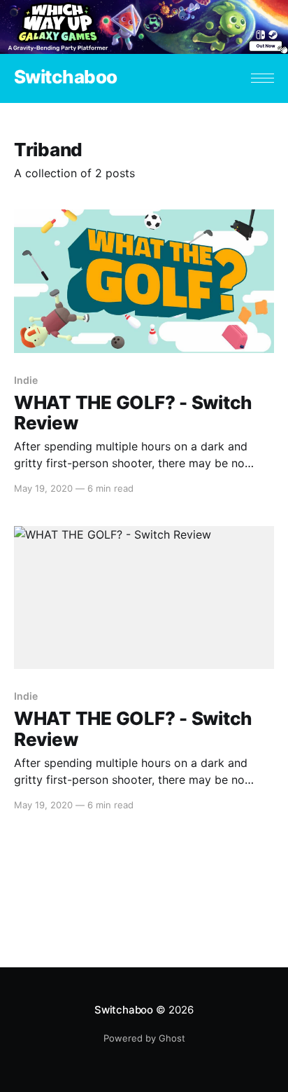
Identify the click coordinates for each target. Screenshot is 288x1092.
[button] (262, 78)
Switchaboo (65, 77)
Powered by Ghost (144, 1038)
